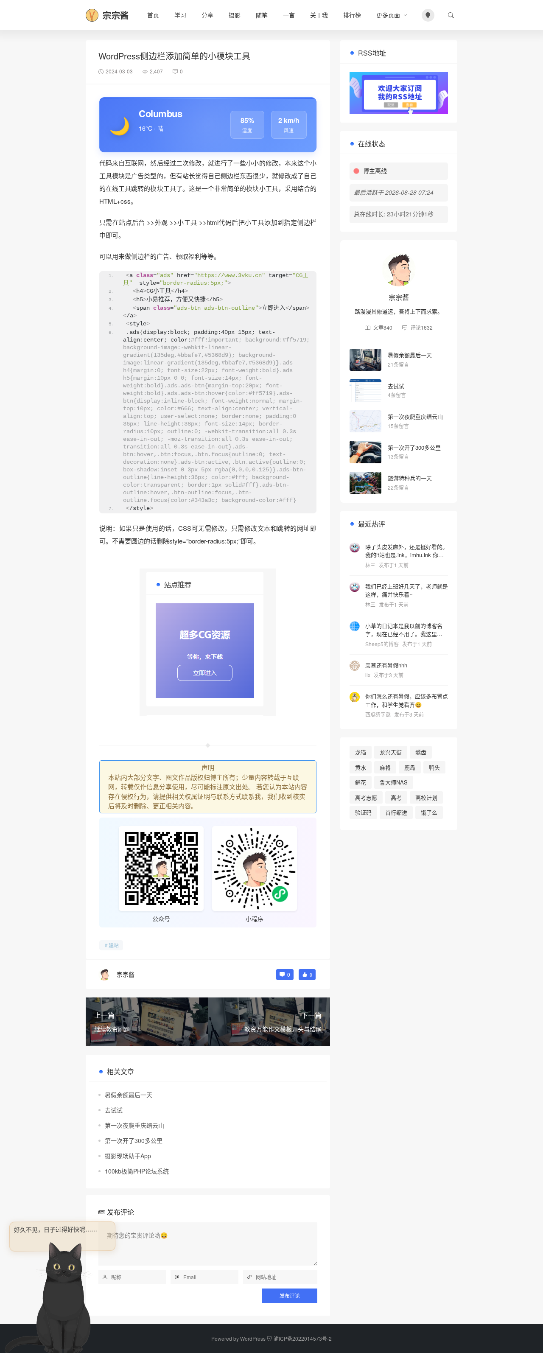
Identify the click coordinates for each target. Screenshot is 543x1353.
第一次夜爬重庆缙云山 (134, 1125)
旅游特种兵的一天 (410, 478)
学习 (180, 15)
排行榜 (352, 15)
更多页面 (388, 15)
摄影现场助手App (128, 1155)
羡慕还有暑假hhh (386, 665)
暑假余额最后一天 (128, 1094)
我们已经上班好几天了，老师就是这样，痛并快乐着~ (406, 590)
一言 (289, 15)
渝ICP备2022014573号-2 (303, 1338)
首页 (153, 15)
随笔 (262, 15)
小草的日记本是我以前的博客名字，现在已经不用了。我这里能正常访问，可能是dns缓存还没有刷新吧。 (406, 629)
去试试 (114, 1110)
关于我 (319, 15)
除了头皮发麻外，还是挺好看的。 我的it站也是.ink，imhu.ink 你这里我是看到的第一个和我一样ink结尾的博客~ (406, 550)
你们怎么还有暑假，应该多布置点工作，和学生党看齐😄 (406, 700)
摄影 (235, 15)
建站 (114, 945)
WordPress (253, 1338)
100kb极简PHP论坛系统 (137, 1171)
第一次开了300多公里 (133, 1140)
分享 (207, 15)
